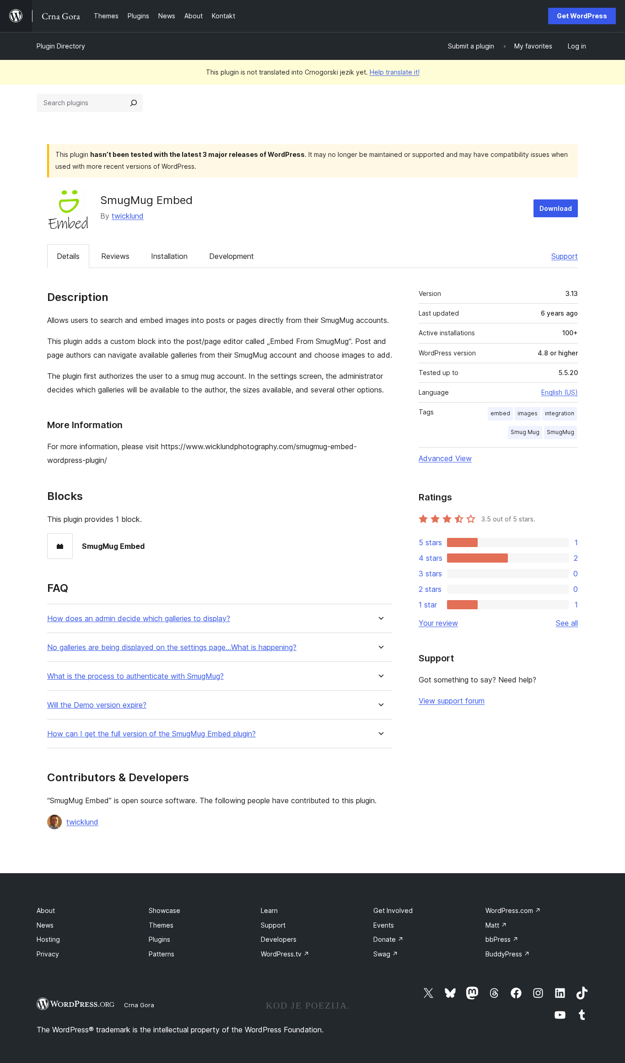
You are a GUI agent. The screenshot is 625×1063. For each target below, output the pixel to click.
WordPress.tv (285, 954)
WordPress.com (513, 910)
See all (567, 623)
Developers (278, 939)
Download (555, 208)
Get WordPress (582, 16)
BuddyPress (507, 954)
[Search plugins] (133, 103)
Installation (169, 256)
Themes (161, 925)
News (45, 925)
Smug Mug (525, 432)
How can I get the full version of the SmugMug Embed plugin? (151, 734)
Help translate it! (395, 72)
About (46, 910)
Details (68, 256)
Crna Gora (139, 1005)
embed (500, 413)
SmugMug (560, 432)
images (527, 413)
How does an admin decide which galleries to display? (138, 618)
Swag (385, 954)
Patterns (161, 954)
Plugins (159, 939)
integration (559, 413)
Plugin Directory (61, 46)
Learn (269, 910)
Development (231, 256)
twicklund (128, 215)
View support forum (452, 700)
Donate (388, 939)
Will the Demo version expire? (96, 705)
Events (383, 925)
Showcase (164, 910)
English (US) (559, 392)
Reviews (115, 256)
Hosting (48, 939)
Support (564, 256)
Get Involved (393, 910)
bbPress (501, 939)
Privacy (48, 954)
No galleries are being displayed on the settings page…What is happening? (171, 647)
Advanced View (445, 458)
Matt (496, 925)
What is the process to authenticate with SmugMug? (135, 676)
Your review (438, 623)
